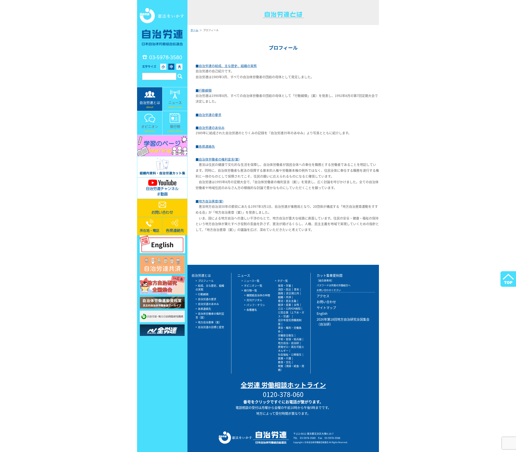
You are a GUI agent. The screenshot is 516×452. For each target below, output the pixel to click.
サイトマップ (326, 307)
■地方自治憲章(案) (209, 201)
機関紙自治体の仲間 (258, 295)
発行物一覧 (250, 290)
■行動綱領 (204, 90)
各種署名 (252, 310)
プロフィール (206, 281)
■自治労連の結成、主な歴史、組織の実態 (226, 65)
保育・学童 (284, 285)
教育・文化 (284, 362)
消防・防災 (284, 289)
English (322, 313)
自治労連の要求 (207, 299)
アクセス (323, 295)
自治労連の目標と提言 (211, 327)
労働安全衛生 (286, 335)
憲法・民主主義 (287, 301)
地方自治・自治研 (288, 343)
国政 (280, 293)
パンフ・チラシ (256, 305)
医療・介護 (284, 358)
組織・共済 (284, 297)
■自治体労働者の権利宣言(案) (217, 159)
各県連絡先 (204, 309)
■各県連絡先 (205, 146)
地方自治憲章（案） (210, 322)
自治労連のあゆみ (208, 304)
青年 (296, 289)
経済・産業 (284, 305)
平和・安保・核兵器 (290, 339)
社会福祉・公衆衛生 (290, 354)
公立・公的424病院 (289, 308)
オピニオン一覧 (253, 285)
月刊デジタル (254, 300)
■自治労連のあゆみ (210, 127)
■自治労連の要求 (208, 114)
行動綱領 (203, 294)
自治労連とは (201, 275)
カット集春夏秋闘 (329, 275)
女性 (296, 305)
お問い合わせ (326, 301)
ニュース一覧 (251, 281)
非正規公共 (292, 293)
